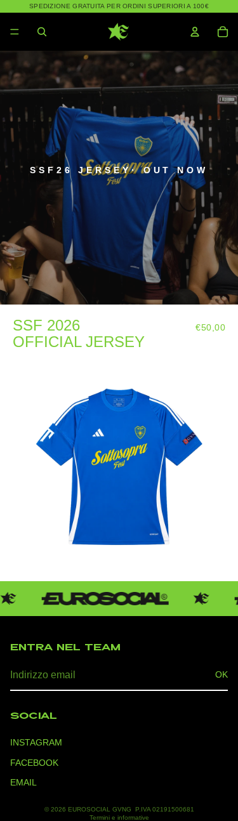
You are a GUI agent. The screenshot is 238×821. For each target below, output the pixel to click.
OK (221, 674)
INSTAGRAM (36, 742)
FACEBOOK (34, 763)
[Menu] (14, 31)
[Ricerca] (42, 32)
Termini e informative (119, 817)
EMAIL (23, 782)
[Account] (195, 32)
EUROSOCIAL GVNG (99, 809)
